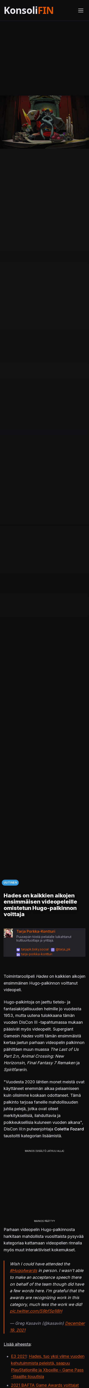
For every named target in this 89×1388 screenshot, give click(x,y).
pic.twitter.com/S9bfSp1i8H (36, 1311)
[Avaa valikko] (80, 10)
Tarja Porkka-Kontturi (35, 931)
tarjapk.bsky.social (35, 949)
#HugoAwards (23, 1270)
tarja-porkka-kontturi (36, 954)
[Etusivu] (38, 10)
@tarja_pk (63, 949)
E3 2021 (18, 1356)
